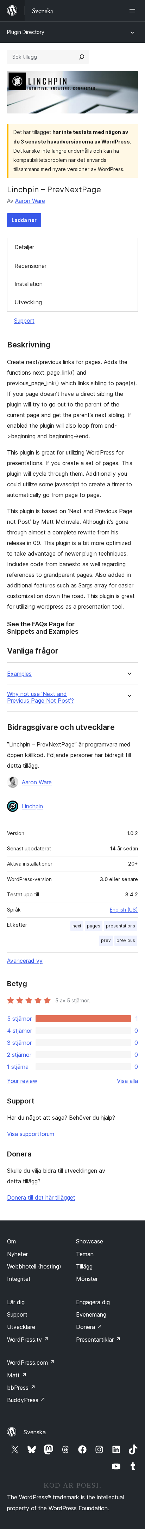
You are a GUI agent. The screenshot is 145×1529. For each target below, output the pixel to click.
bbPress (21, 1387)
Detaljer (24, 247)
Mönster (87, 1278)
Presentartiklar (98, 1339)
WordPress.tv (28, 1339)
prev (106, 940)
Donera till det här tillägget (41, 1197)
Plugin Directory (25, 32)
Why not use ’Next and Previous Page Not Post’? (40, 697)
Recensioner (30, 265)
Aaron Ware (30, 200)
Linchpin (32, 806)
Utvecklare (21, 1326)
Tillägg (84, 1266)
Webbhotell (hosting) (34, 1266)
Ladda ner (24, 220)
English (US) (124, 910)
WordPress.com (31, 1362)
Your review (22, 1080)
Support (24, 320)
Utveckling (28, 302)
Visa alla (127, 1080)
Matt (17, 1375)
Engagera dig (93, 1302)
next (76, 925)
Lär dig (16, 1302)
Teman (85, 1254)
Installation (28, 283)
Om (11, 1241)
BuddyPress (26, 1400)
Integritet (19, 1278)
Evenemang (91, 1314)
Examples (19, 673)
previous (125, 940)
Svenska (35, 1432)
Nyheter (17, 1254)
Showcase (89, 1241)
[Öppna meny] (133, 10)
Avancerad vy (25, 960)
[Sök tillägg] (82, 57)
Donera (89, 1326)
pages (93, 925)
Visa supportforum (30, 1133)
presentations (120, 925)
